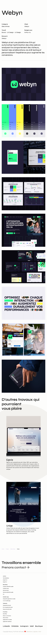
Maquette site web (7, 605)
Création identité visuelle (8, 586)
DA (3, 594)
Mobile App (6, 596)
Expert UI (5, 582)
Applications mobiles (7, 619)
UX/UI (4, 576)
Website (5, 603)
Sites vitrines (12, 549)
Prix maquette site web (8, 607)
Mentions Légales (32, 631)
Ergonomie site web (7, 609)
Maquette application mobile (9, 598)
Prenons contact (14, 567)
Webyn (4, 38)
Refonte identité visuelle (8, 592)
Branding (5, 584)
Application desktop (7, 621)
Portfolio (5, 611)
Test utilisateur (6, 578)
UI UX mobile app (6, 600)
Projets (7, 549)
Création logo (6, 588)
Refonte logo (6, 590)
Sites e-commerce (7, 615)
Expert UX (5, 580)
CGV (39, 631)
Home (3, 549)
